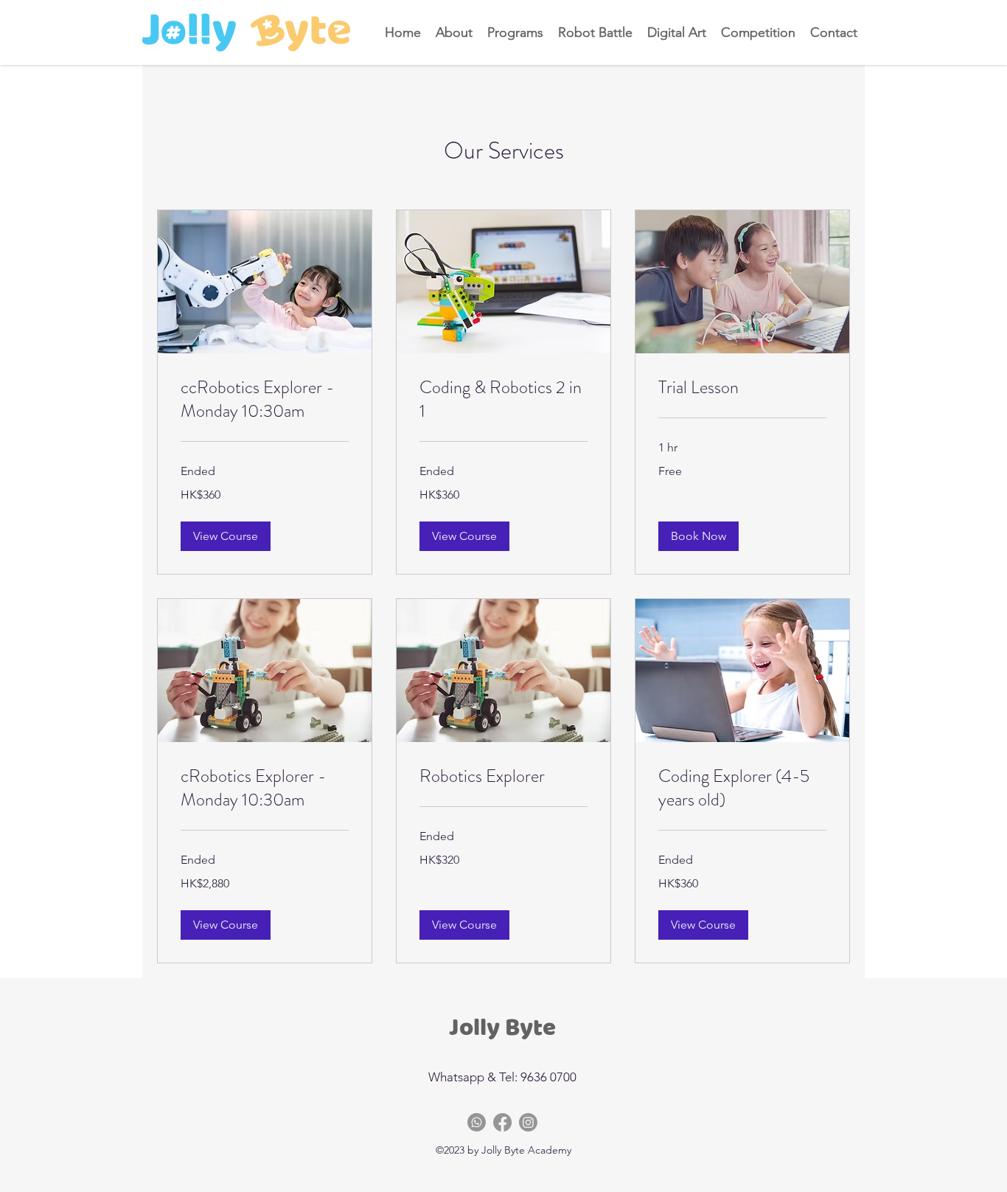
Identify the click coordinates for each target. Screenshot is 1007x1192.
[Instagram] (528, 1122)
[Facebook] (502, 1122)
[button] (226, 536)
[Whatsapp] (476, 1122)
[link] (265, 399)
